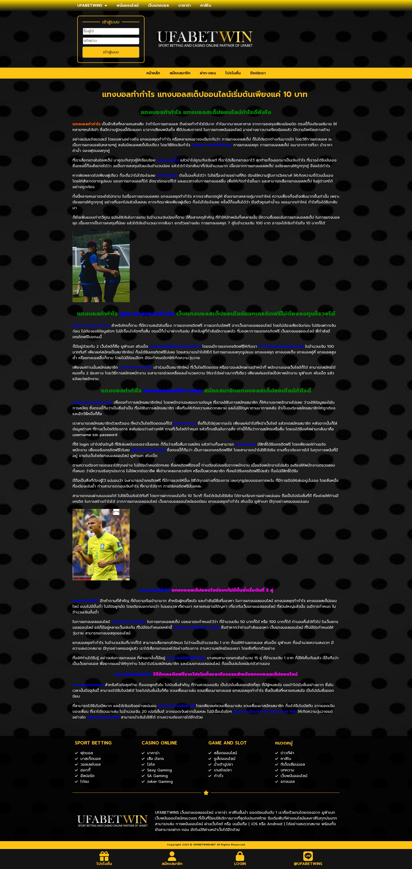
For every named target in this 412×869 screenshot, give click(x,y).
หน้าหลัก (153, 73)
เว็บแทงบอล (158, 5)
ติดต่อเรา (258, 73)
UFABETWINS (89, 5)
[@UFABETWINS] (308, 856)
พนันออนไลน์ (128, 5)
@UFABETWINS (308, 864)
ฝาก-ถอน (208, 73)
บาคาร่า (184, 5)
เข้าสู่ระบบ (111, 52)
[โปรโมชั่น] (104, 856)
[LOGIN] (240, 856)
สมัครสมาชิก (180, 73)
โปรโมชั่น (233, 73)
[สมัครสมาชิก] (172, 856)
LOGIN (240, 864)
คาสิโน (205, 5)
